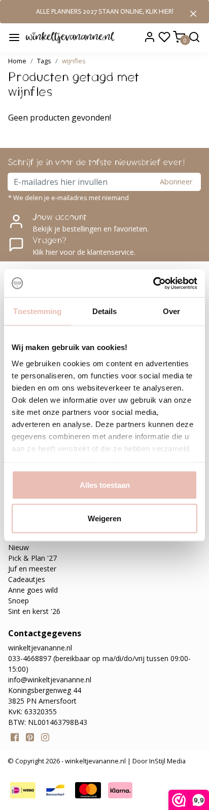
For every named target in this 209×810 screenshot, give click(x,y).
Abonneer (176, 181)
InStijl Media (167, 760)
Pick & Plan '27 (32, 558)
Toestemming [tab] (37, 311)
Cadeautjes (26, 579)
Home (17, 60)
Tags (44, 60)
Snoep (18, 600)
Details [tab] (104, 311)
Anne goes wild (33, 590)
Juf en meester (32, 568)
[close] (193, 13)
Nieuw (18, 547)
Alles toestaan (105, 485)
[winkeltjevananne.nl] (70, 37)
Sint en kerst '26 (34, 611)
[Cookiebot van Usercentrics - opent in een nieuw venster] (153, 283)
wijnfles (74, 60)
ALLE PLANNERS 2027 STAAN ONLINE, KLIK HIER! (104, 11)
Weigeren (104, 518)
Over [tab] (171, 311)
